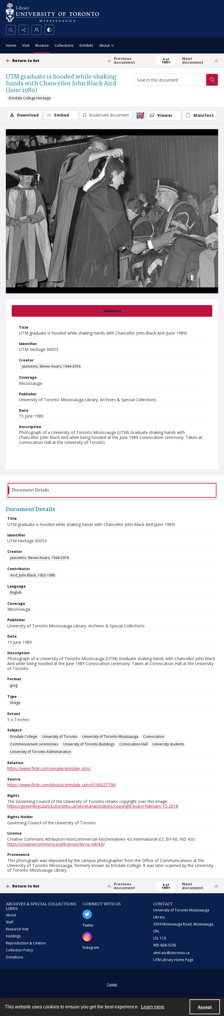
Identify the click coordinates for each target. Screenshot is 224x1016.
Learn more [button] (152, 1006)
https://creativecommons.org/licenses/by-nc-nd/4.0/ (56, 844)
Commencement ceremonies (34, 744)
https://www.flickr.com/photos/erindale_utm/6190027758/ (61, 784)
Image (15, 702)
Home (11, 45)
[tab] (112, 310)
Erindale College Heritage (30, 98)
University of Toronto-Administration (40, 751)
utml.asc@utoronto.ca (171, 952)
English (16, 592)
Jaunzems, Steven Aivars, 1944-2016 (51, 366)
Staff (9, 922)
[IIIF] (140, 115)
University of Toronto (59, 736)
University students (168, 744)
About (11, 915)
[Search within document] (212, 80)
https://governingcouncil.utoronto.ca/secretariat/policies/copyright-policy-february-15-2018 (92, 806)
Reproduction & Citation (26, 943)
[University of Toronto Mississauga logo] (52, 12)
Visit (25, 45)
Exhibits (86, 45)
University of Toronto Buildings (88, 744)
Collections (64, 45)
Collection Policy (19, 950)
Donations (14, 957)
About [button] (104, 45)
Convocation (153, 736)
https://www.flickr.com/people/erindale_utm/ (49, 768)
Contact (112, 984)
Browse (42, 45)
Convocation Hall (133, 744)
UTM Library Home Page (173, 959)
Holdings (13, 936)
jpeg (14, 685)
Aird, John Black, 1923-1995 (32, 575)
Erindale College (23, 736)
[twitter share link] (87, 914)
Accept (205, 1007)
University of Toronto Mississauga (110, 736)
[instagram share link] (87, 936)
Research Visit (17, 929)
